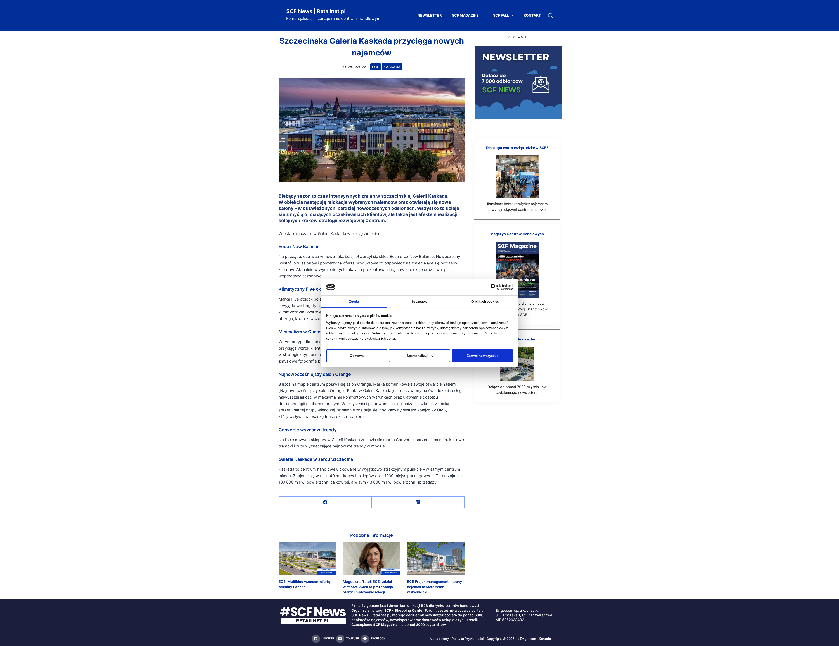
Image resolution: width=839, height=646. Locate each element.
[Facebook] (325, 502)
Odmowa (357, 356)
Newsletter (430, 15)
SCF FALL (501, 15)
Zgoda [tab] (354, 301)
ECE (375, 67)
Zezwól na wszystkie (482, 356)
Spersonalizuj (417, 356)
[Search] (550, 15)
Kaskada (392, 67)
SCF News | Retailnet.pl (315, 11)
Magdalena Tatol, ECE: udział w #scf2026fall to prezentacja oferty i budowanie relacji (368, 586)
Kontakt (532, 15)
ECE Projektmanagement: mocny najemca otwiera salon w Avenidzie (434, 586)
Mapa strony (439, 639)
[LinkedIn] (418, 502)
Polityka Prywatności (468, 639)
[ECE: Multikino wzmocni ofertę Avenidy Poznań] (307, 558)
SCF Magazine (465, 15)
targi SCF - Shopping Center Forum (405, 610)
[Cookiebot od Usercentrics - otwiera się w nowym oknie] (494, 287)
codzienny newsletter (425, 615)
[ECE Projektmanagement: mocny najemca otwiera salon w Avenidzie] (436, 558)
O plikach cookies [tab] (485, 301)
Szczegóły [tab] (420, 301)
